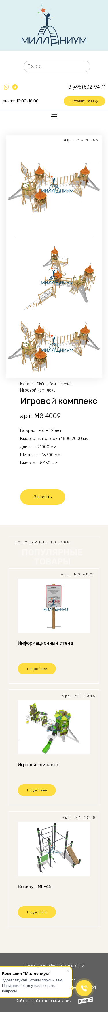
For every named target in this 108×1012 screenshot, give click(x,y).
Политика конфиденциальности (54, 965)
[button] (84, 101)
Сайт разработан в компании (43, 1000)
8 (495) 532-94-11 (86, 87)
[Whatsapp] (6, 87)
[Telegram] (14, 87)
